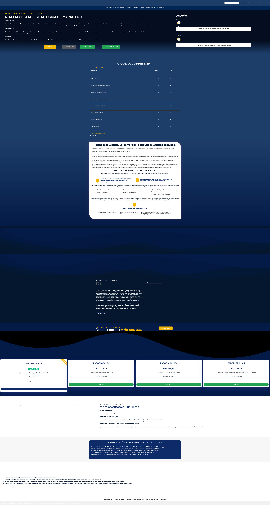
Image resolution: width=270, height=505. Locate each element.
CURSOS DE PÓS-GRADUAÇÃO (135, 499)
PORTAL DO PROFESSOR (248, 3)
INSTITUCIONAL (120, 499)
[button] (135, 67)
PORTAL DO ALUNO (263, 3)
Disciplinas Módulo (98, 67)
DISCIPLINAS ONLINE (152, 7)
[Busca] (237, 3)
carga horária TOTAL (98, 133)
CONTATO (162, 7)
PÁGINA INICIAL (109, 7)
